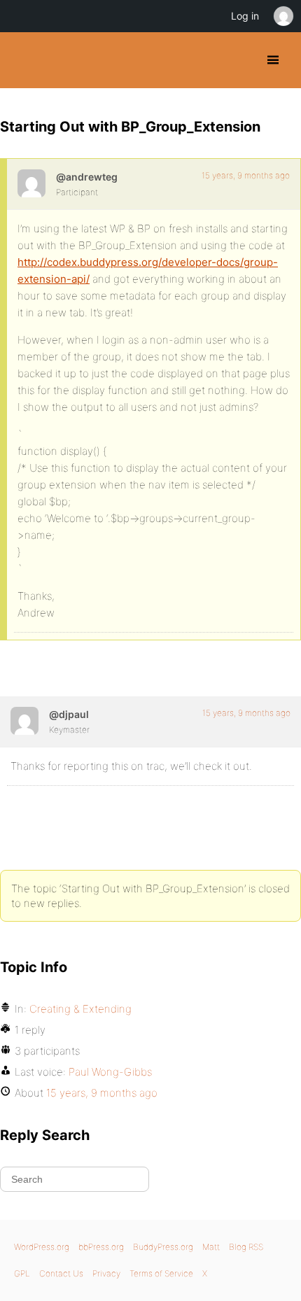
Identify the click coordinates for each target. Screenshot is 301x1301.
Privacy (106, 1273)
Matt (211, 1247)
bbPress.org (101, 1247)
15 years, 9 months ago (246, 175)
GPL (22, 1273)
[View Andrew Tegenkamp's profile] (32, 183)
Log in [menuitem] (245, 16)
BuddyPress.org (23, 60)
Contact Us (61, 1273)
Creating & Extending (80, 1008)
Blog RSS (246, 1247)
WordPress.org (41, 1247)
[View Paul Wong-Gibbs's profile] (24, 721)
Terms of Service (161, 1273)
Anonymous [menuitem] (283, 16)
